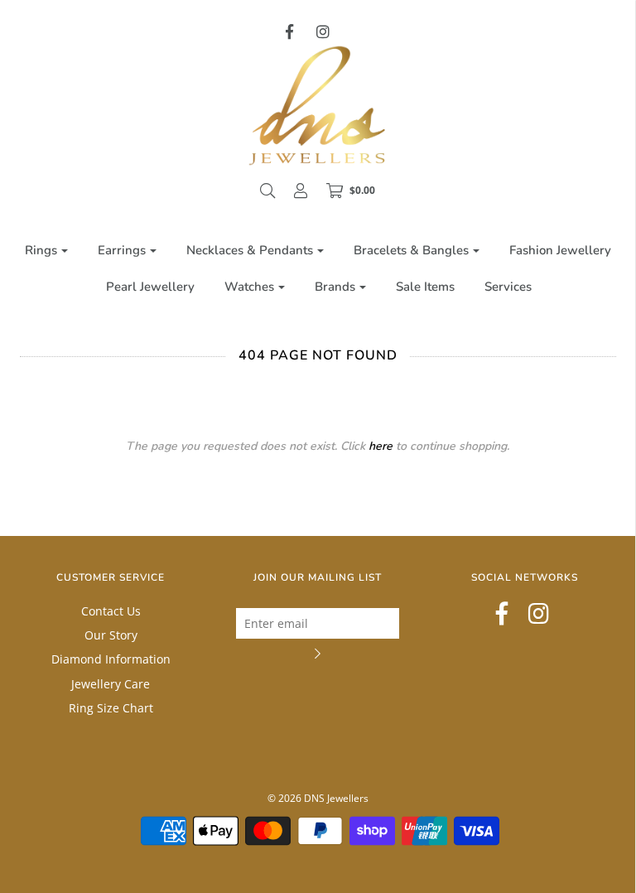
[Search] (267, 190)
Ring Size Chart (111, 708)
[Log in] (301, 190)
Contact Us (111, 611)
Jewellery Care (110, 684)
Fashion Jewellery (560, 250)
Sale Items (425, 286)
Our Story (110, 635)
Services (508, 286)
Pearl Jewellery (150, 286)
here (381, 446)
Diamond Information (111, 659)
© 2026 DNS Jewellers (318, 798)
